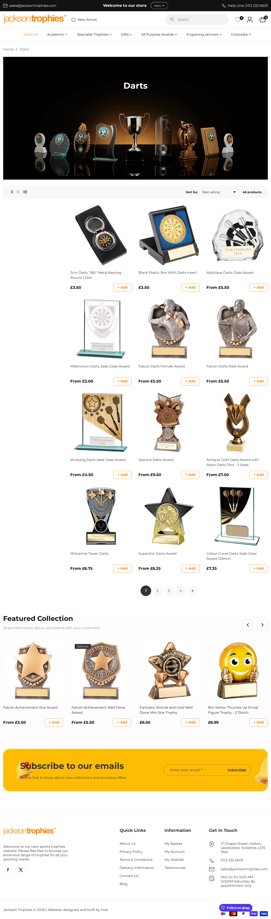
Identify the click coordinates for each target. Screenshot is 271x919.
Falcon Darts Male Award (227, 366)
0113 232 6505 (232, 860)
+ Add (122, 287)
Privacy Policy (131, 852)
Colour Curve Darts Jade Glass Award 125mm (231, 556)
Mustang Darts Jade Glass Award (98, 460)
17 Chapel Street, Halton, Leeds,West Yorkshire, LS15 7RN (243, 848)
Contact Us (129, 876)
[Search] (172, 19)
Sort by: (192, 192)
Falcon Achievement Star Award (30, 707)
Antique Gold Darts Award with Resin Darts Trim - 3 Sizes (232, 462)
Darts (24, 49)
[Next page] (192, 590)
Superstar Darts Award (157, 554)
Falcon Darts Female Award (161, 366)
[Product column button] (12, 192)
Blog (123, 884)
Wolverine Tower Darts (89, 554)
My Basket (173, 844)
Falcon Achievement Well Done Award (98, 710)
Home (8, 49)
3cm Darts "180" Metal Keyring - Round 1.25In (96, 275)
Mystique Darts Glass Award (229, 273)
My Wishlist (174, 860)
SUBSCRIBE (237, 770)
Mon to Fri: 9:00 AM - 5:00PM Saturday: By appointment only (238, 881)
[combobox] (197, 19)
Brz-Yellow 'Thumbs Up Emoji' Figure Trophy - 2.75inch (233, 710)
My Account (175, 852)
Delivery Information (137, 868)
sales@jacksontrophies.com (244, 869)
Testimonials (175, 868)
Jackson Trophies (17, 910)
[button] (29, 34)
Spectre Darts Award (155, 460)
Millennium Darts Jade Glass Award (100, 366)
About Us (128, 844)
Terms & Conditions (136, 860)
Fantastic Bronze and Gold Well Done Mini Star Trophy (166, 710)
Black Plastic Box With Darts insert (167, 273)
